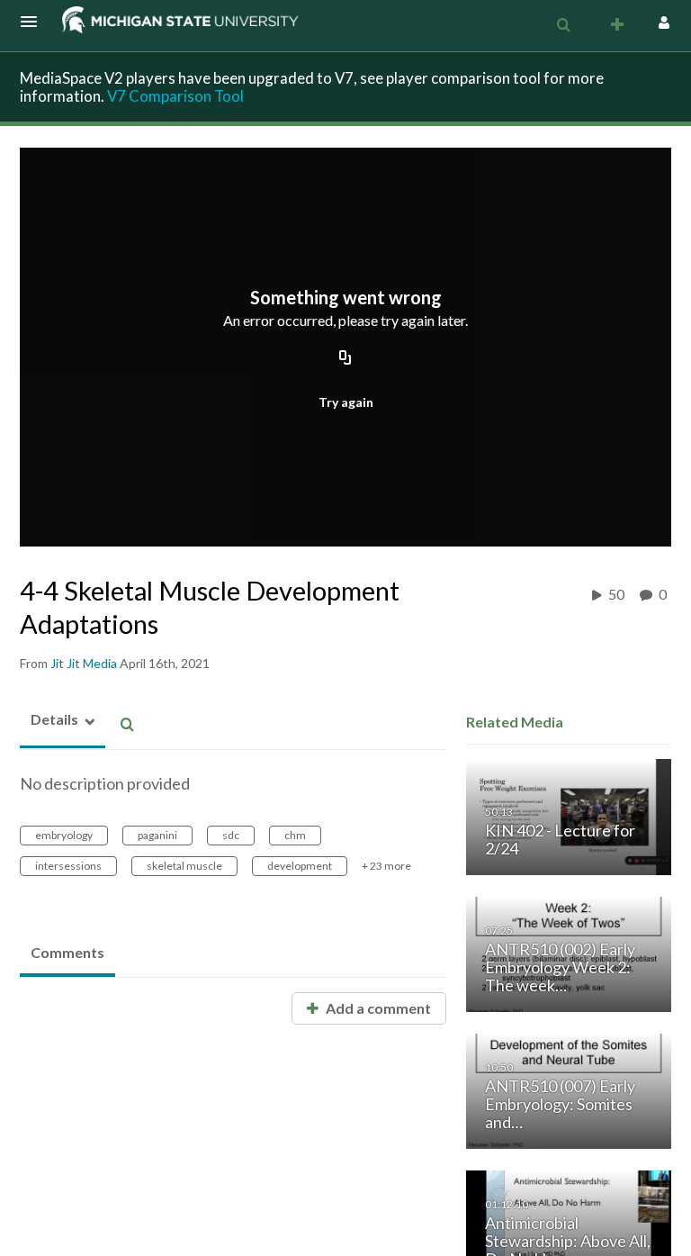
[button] (34, 21)
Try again (346, 402)
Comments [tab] (67, 952)
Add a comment (377, 1008)
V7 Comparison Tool (175, 95)
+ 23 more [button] (386, 865)
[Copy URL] (345, 359)
